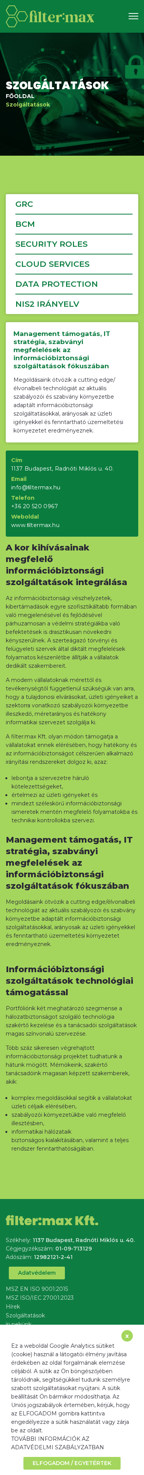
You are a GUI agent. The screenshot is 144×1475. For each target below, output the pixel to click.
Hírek (13, 1306)
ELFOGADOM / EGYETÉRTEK (72, 1463)
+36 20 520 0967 (34, 506)
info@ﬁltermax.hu (35, 487)
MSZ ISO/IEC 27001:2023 (40, 1297)
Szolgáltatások (28, 104)
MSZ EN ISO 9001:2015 (37, 1288)
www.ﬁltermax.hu (35, 525)
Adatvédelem (37, 1272)
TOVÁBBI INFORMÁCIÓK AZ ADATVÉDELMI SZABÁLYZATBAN (57, 1443)
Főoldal (20, 96)
